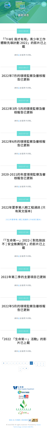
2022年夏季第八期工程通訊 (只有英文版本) (23, 219)
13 (20, 369)
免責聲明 (17, 420)
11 (40, 364)
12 (43, 364)
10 (37, 364)
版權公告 (11, 420)
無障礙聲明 (25, 420)
